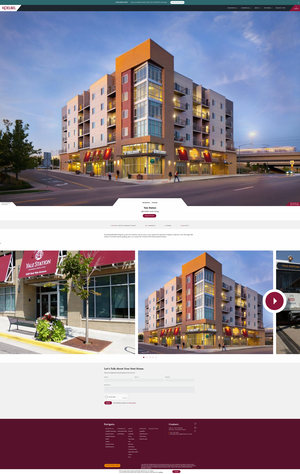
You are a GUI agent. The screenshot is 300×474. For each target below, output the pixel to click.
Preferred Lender (143, 439)
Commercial (245, 8)
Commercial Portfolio (122, 431)
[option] (69, 302)
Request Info (281, 8)
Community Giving (132, 449)
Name (106, 377)
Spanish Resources (109, 446)
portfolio (155, 202)
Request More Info (149, 215)
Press (129, 457)
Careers (130, 454)
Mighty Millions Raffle (133, 452)
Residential (232, 8)
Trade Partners (142, 436)
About (257, 8)
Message (107, 385)
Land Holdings (120, 433)
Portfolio (107, 441)
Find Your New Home (177, 2)
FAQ (129, 441)
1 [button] (143, 357)
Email (137, 377)
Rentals (107, 439)
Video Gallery (131, 446)
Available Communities (110, 431)
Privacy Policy (132, 403)
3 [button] (150, 357)
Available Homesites (110, 436)
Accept (176, 471)
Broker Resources (143, 433)
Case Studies (131, 439)
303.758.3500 (174, 432)
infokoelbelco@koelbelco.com (180, 434)
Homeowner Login (112, 465)
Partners (267, 8)
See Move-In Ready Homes (294, 204)
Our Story (130, 431)
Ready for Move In (109, 433)
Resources (130, 444)
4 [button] (153, 357)
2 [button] (146, 357)
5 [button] (156, 357)
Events (129, 436)
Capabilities (142, 431)
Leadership (130, 433)
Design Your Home (109, 444)
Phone (167, 377)
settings (161, 472)
